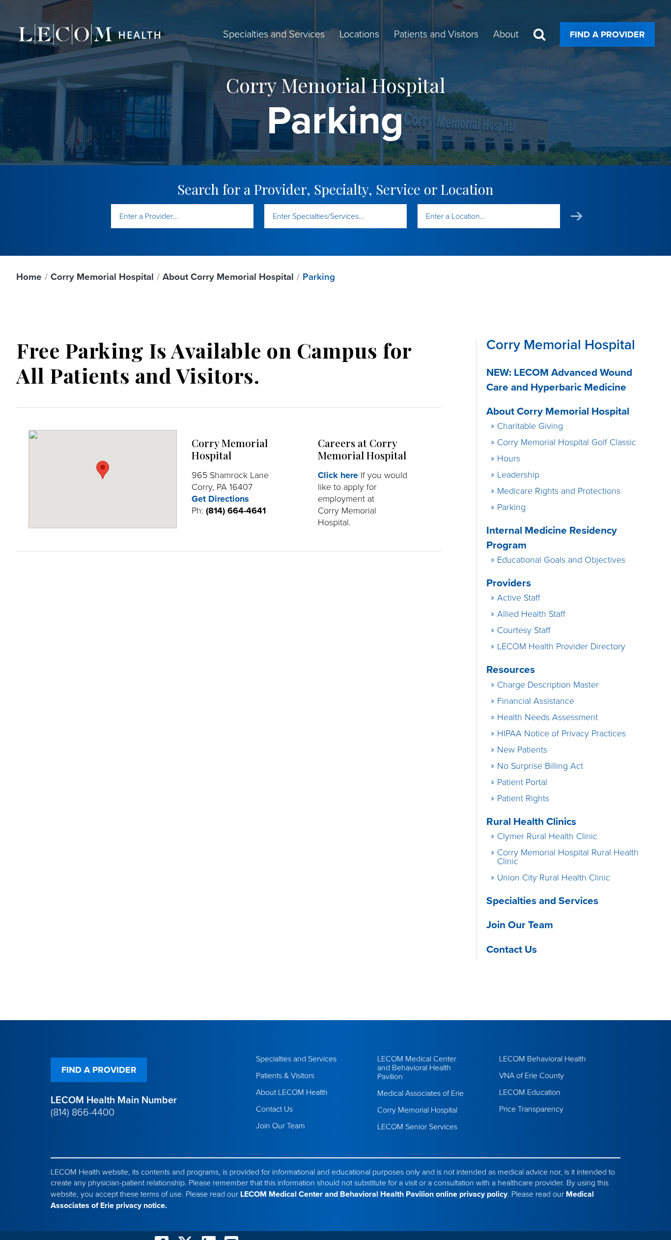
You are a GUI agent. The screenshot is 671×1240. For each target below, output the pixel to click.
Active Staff (518, 597)
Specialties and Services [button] (274, 34)
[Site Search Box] (539, 34)
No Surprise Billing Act (540, 765)
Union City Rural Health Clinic (553, 877)
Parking (511, 507)
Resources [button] (510, 670)
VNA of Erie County (531, 1076)
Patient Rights (523, 798)
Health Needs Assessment (547, 717)
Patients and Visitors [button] (436, 34)
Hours (508, 458)
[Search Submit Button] (577, 216)
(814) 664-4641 (236, 510)
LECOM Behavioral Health (542, 1059)
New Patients (522, 749)
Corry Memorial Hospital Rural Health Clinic (568, 857)
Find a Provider (607, 34)
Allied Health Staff (531, 613)
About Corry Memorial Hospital (228, 277)
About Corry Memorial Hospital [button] (557, 411)
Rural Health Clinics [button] (531, 822)
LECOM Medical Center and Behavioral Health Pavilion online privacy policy (373, 1194)
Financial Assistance (535, 701)
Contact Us (511, 949)
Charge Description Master (548, 684)
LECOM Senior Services (417, 1127)
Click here (338, 475)
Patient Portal (522, 782)
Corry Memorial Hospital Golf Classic (566, 442)
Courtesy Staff (524, 630)
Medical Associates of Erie (420, 1093)
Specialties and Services (542, 901)
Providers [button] (508, 583)
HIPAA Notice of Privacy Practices (561, 733)
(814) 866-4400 (82, 1113)
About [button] (506, 34)
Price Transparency (531, 1109)
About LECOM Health (292, 1092)
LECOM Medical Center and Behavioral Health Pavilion (416, 1068)
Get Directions (220, 498)
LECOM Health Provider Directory (561, 646)
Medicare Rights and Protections (558, 490)
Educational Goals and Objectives (561, 559)
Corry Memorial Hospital (102, 277)
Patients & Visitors (285, 1076)
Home (29, 277)
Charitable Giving (530, 426)
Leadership (518, 474)
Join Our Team (519, 925)
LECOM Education (529, 1092)
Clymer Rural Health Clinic (547, 836)
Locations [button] (359, 34)
